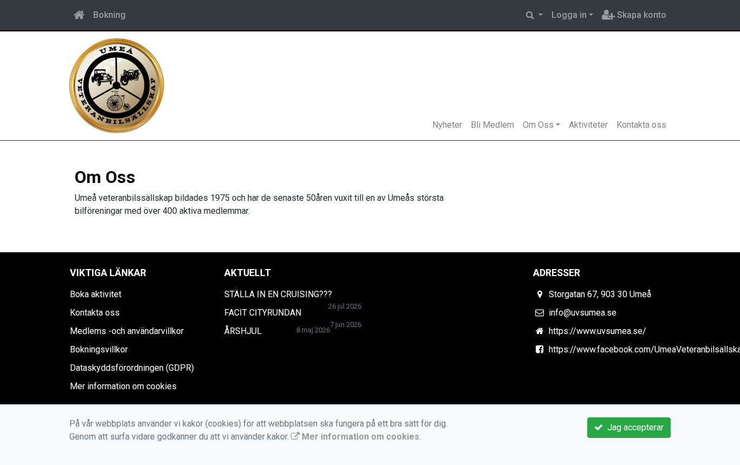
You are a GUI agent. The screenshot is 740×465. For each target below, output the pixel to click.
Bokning (109, 15)
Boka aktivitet (95, 294)
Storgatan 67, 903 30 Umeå (600, 294)
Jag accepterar (633, 427)
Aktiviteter (588, 125)
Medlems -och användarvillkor (127, 331)
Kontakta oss (641, 125)
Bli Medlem (492, 125)
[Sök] (534, 15)
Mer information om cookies (123, 386)
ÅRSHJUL (243, 331)
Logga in (569, 15)
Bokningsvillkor (99, 349)
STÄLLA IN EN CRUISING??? (278, 294)
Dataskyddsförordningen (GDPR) (132, 368)
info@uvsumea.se (582, 312)
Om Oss (538, 125)
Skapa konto (640, 15)
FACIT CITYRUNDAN (262, 312)
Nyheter (447, 125)
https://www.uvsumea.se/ (597, 331)
